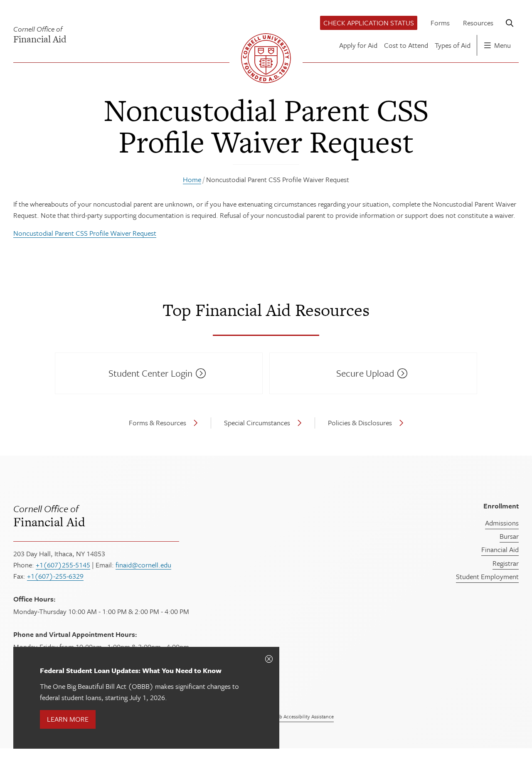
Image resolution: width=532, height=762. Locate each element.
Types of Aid (452, 45)
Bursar (509, 536)
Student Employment (487, 576)
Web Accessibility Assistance (303, 716)
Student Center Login (150, 373)
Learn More (68, 719)
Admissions (502, 523)
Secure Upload (365, 373)
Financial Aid (49, 515)
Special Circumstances (257, 422)
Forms (440, 22)
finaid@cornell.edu (143, 565)
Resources (478, 22)
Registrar (506, 563)
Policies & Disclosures (360, 422)
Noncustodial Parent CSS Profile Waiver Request (84, 233)
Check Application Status (368, 22)
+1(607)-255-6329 (55, 576)
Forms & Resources (157, 422)
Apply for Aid (358, 45)
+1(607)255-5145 (63, 565)
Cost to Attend (406, 45)
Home (192, 179)
